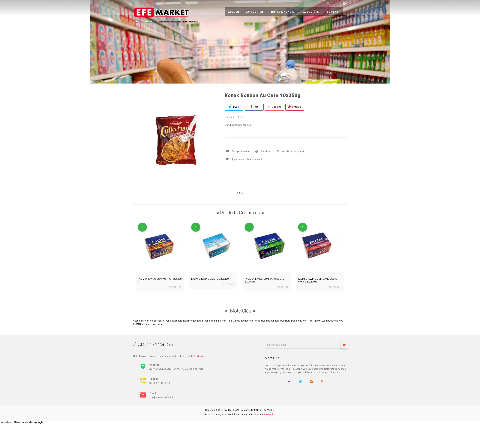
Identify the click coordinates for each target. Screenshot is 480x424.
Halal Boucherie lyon (296, 320)
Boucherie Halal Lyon (150, 324)
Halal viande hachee (238, 320)
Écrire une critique (234, 117)
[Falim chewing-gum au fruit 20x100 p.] (160, 246)
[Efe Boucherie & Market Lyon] (161, 12)
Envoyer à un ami (241, 151)
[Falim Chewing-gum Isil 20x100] (213, 246)
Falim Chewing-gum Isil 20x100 (210, 278)
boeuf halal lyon (276, 320)
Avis (240, 192)
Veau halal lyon (141, 320)
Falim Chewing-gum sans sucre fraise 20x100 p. (317, 280)
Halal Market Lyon (317, 320)
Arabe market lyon (160, 320)
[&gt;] (344, 345)
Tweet (235, 106)
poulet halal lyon (179, 320)
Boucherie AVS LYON (317, 365)
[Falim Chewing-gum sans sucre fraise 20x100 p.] (320, 246)
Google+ (276, 106)
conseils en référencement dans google (21, 422)
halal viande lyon (258, 320)
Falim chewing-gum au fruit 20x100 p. (160, 280)
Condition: (231, 125)
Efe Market (198, 356)
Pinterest (297, 106)
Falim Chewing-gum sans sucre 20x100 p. (264, 280)
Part (255, 106)
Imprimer (266, 151)
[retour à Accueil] (137, 21)
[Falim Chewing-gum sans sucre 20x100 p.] (267, 246)
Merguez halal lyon (198, 320)
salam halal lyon (218, 320)
